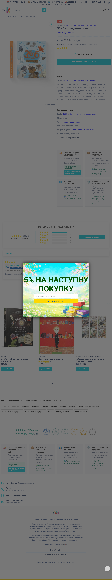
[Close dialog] (86, 266)
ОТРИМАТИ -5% (56, 301)
